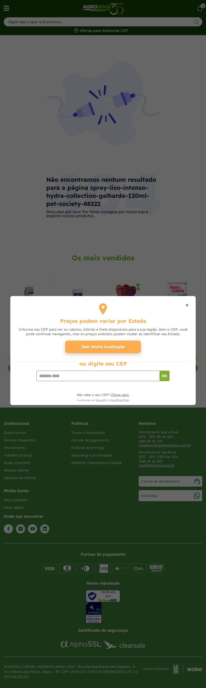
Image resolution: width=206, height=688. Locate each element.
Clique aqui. (120, 395)
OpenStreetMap (119, 400)
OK (164, 376)
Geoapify (101, 400)
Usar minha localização (103, 346)
